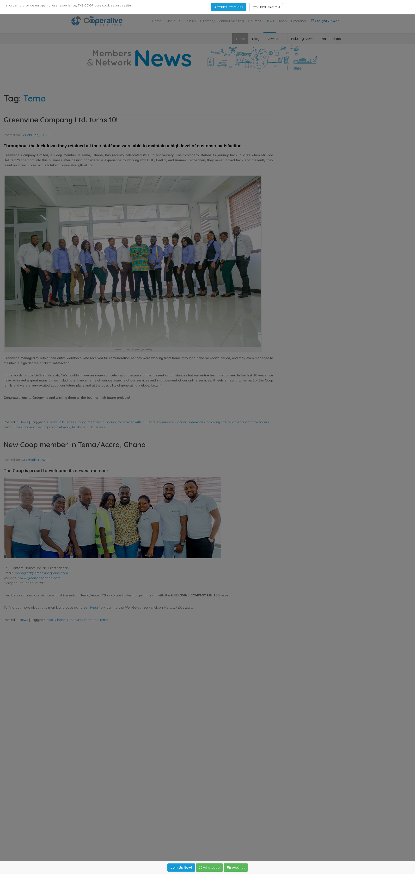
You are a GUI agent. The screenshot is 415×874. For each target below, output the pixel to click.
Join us (190, 21)
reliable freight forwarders (248, 422)
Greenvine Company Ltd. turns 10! (61, 119)
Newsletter (275, 38)
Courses (254, 21)
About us (173, 21)
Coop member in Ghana (97, 422)
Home (157, 21)
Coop (48, 620)
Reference (299, 21)
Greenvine (75, 620)
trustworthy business (88, 427)
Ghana (180, 422)
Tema (8, 427)
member (91, 620)
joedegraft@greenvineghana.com (41, 573)
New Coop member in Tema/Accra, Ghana (75, 444)
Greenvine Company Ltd (207, 422)
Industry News (302, 38)
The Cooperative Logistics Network (42, 427)
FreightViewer (326, 21)
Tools (282, 21)
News (269, 21)
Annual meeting (231, 21)
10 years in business (60, 422)
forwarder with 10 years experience (146, 422)
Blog (255, 38)
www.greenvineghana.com (39, 578)
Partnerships (331, 38)
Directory (207, 21)
